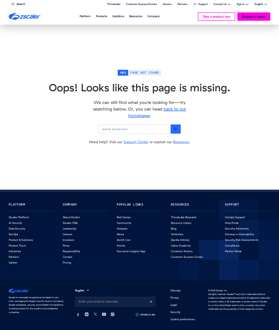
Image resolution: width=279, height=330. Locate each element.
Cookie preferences (182, 319)
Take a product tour (216, 17)
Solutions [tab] (118, 16)
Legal (173, 304)
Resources (181, 142)
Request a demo (253, 17)
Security (175, 312)
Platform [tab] (85, 16)
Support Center (136, 142)
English (259, 4)
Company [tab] (153, 16)
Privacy (174, 297)
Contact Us (220, 4)
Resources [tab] (135, 16)
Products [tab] (101, 16)
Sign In (241, 4)
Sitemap (175, 290)
